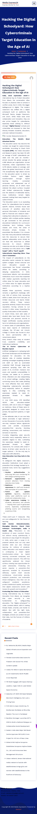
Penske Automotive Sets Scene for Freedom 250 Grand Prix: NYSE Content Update (18, 662)
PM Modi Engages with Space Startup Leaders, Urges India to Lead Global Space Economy (19, 686)
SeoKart (18, 809)
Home (14, 51)
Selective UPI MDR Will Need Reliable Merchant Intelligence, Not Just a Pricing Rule (19, 698)
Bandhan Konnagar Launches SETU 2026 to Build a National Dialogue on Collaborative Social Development (18, 722)
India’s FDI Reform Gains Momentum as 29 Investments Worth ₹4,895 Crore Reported (19, 674)
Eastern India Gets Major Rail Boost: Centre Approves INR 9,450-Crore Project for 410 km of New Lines (18, 734)
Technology (22, 51)
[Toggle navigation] (34, 3)
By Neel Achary (14, 626)
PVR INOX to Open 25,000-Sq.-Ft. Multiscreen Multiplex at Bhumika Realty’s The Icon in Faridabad (18, 710)
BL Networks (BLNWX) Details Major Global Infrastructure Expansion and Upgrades (19, 649)
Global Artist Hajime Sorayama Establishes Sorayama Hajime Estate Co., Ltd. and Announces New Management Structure (19, 748)
